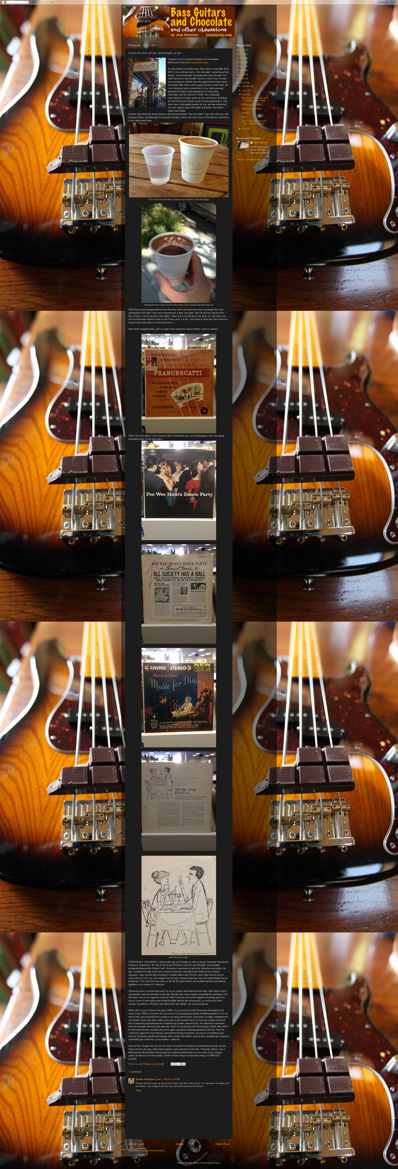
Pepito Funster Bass (251, 109)
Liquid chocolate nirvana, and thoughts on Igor (254, 122)
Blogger (216, 1163)
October (246, 86)
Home (180, 1144)
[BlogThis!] (175, 1064)
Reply (138, 1090)
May (244, 94)
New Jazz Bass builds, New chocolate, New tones (255, 99)
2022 (242, 54)
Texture (245, 113)
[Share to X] (178, 1064)
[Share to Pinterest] (184, 1064)
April (244, 128)
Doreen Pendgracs (145, 1079)
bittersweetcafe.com (196, 62)
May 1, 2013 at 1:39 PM (168, 1079)
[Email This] (172, 1064)
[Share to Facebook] (181, 1064)
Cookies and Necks (251, 104)
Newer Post (136, 1144)
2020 (242, 58)
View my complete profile (248, 159)
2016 (242, 70)
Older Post (222, 1144)
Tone (244, 117)
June (245, 90)
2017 (242, 66)
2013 (242, 82)
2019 (242, 62)
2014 (242, 78)
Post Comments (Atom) (153, 1150)
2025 (242, 50)
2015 (242, 74)
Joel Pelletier (260, 142)
